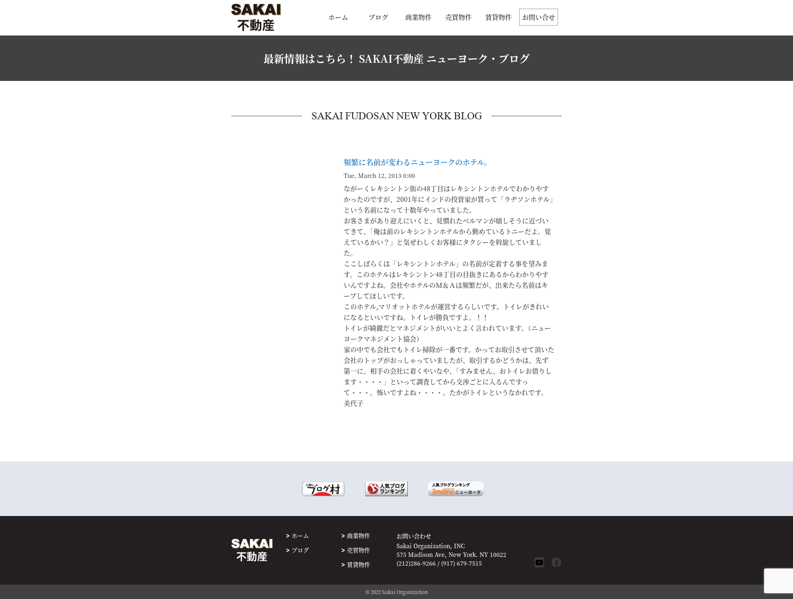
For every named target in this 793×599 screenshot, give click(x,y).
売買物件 (458, 17)
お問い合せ (538, 17)
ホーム (338, 17)
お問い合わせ (413, 536)
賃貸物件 (498, 17)
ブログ (378, 17)
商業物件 (418, 17)
